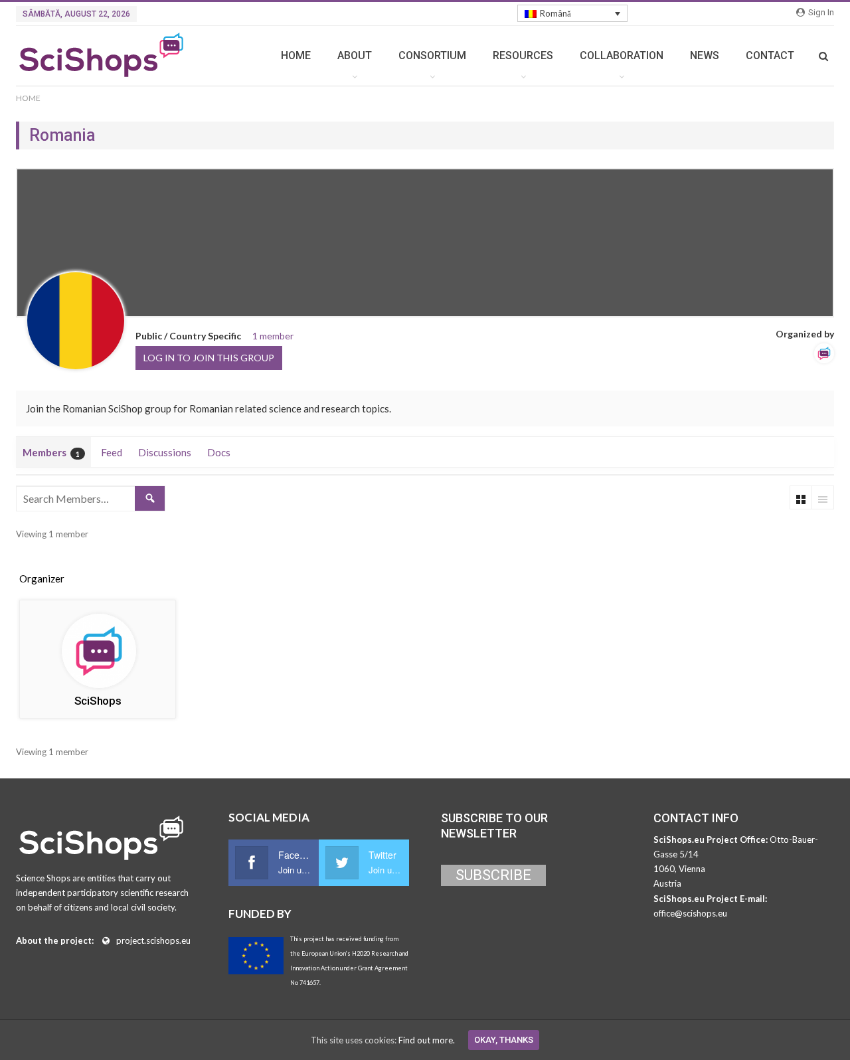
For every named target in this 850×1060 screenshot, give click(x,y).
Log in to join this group (208, 357)
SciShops (98, 700)
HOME (296, 55)
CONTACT (770, 55)
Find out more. (426, 1040)
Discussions (164, 452)
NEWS (704, 55)
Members (51, 452)
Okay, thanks (503, 1040)
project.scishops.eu (153, 940)
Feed (111, 452)
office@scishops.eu (690, 913)
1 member (273, 335)
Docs (218, 452)
